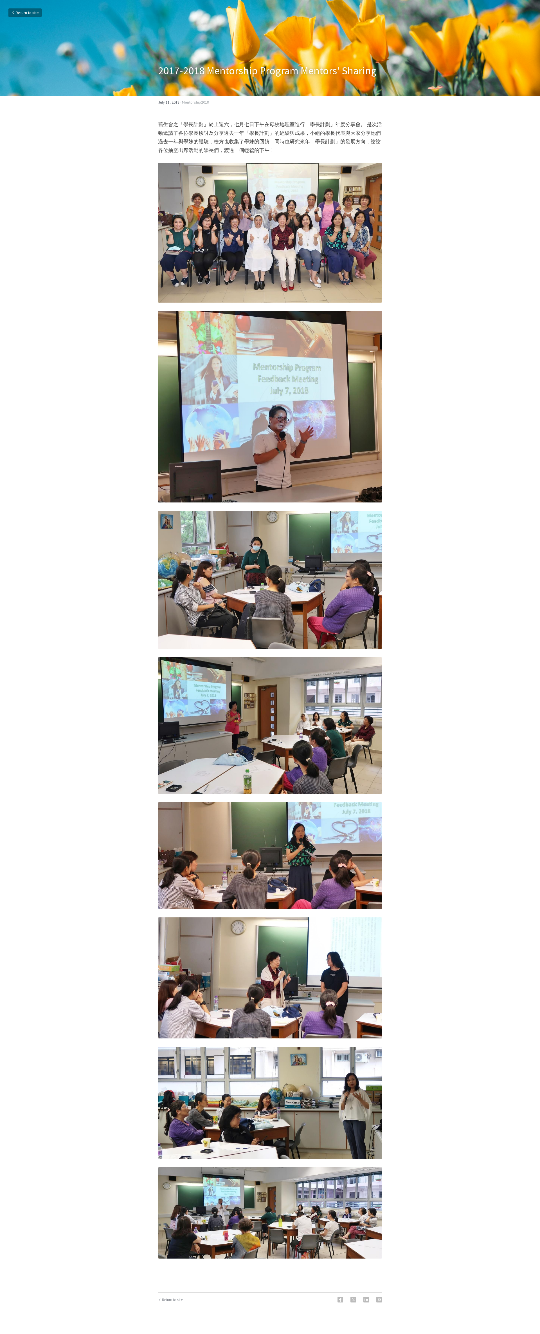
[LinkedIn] (366, 1299)
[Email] (379, 1299)
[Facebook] (340, 1299)
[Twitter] (353, 1299)
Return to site (27, 12)
